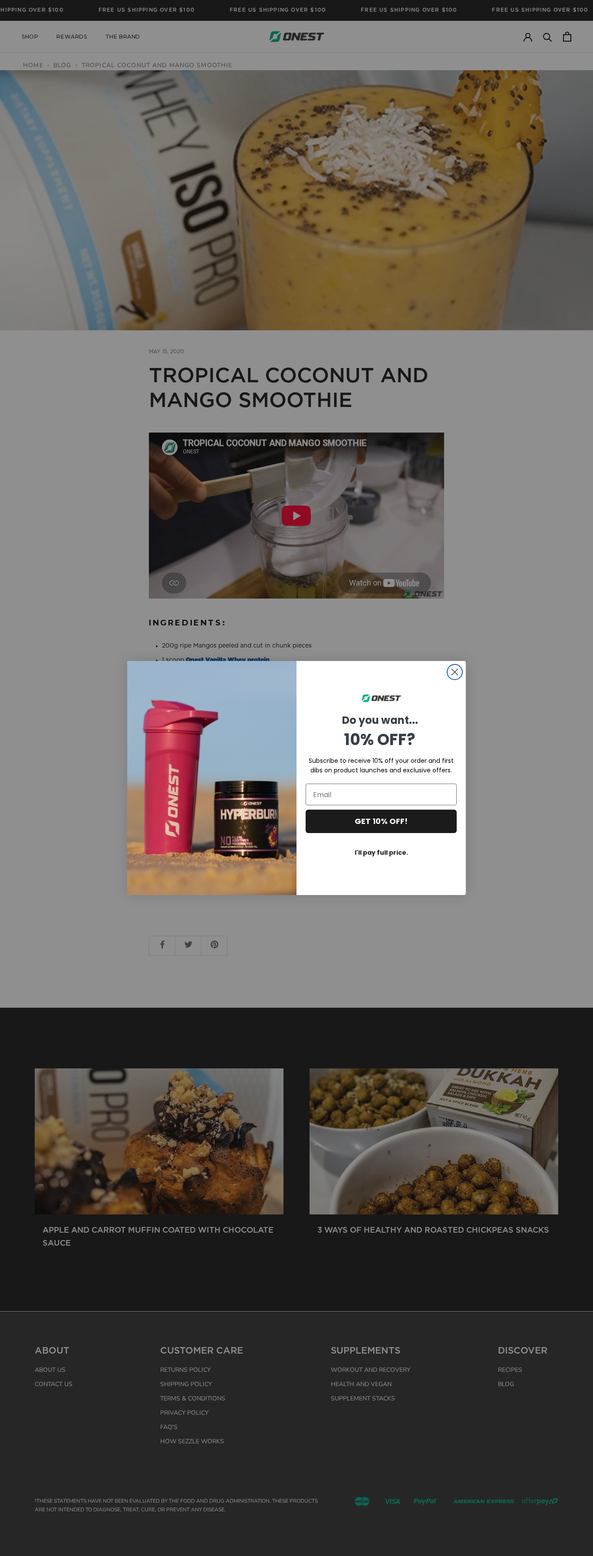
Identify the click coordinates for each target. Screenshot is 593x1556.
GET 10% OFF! (381, 821)
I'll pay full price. (381, 852)
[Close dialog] (454, 672)
